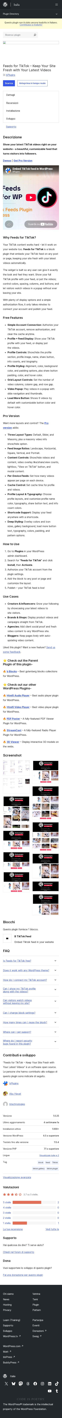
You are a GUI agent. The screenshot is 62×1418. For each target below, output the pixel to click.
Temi (35, 1299)
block (40, 1162)
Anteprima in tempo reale (32, 83)
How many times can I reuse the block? (25, 1022)
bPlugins (10, 74)
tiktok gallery (39, 1168)
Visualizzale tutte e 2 (49, 1155)
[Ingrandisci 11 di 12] (54, 885)
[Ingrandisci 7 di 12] (54, 764)
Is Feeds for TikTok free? (17, 960)
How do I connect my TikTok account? (25, 980)
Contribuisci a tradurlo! (31, 24)
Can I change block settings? (19, 1012)
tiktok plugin (52, 1168)
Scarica (9, 83)
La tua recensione (13, 1229)
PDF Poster (13, 718)
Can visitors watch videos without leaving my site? (17, 1002)
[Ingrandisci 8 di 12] (54, 790)
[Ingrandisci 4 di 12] (25, 834)
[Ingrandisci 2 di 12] (25, 782)
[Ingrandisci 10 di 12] (54, 857)
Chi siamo (8, 1293)
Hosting (7, 1304)
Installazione (13, 110)
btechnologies (17, 1104)
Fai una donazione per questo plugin (23, 1274)
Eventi (36, 1325)
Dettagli (10, 94)
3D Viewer (13, 741)
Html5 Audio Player (18, 695)
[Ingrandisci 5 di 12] (25, 855)
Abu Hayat (15, 1093)
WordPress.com (13, 1346)
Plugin (36, 1304)
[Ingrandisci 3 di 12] (25, 800)
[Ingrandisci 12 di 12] (54, 898)
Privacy (7, 1310)
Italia (12, 1376)
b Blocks (12, 671)
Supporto (11, 126)
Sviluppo (10, 118)
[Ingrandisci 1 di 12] (25, 764)
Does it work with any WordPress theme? (26, 970)
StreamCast (14, 730)
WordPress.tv (12, 1336)
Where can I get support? (17, 1032)
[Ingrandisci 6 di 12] (25, 875)
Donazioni (40, 1330)
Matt (7, 1351)
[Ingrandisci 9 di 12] (54, 826)
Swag (37, 1336)
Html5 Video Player (18, 707)
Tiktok (55, 1162)
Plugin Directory (11, 14)
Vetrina (36, 1293)
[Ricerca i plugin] (35, 35)
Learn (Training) (11, 1320)
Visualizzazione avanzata (17, 1177)
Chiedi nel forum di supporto (18, 1252)
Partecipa (38, 1320)
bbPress (9, 1357)
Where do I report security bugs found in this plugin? (17, 1042)
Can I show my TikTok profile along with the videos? (19, 990)
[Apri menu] (57, 4)
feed (48, 1162)
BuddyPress (11, 1362)
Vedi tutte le (52, 1229)
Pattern (37, 1310)
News (6, 1299)
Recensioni (12, 102)
